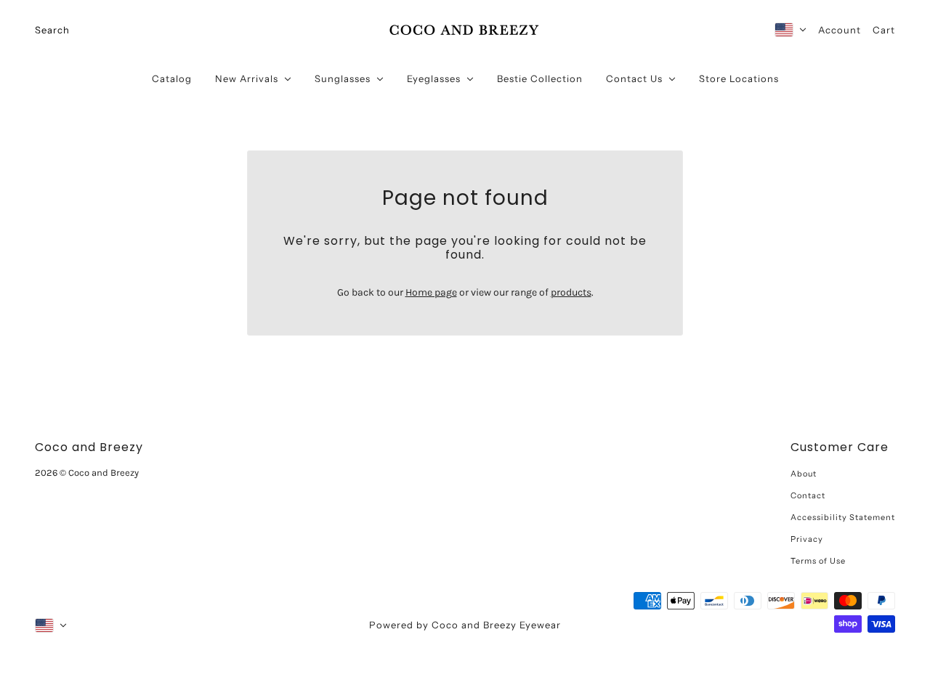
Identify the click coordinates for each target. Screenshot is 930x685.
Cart (884, 30)
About (803, 474)
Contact (807, 495)
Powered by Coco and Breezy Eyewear (465, 625)
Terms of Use (818, 561)
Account (839, 30)
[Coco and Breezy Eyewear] (465, 30)
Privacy (806, 539)
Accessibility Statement (842, 517)
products (571, 292)
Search (52, 30)
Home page (431, 292)
